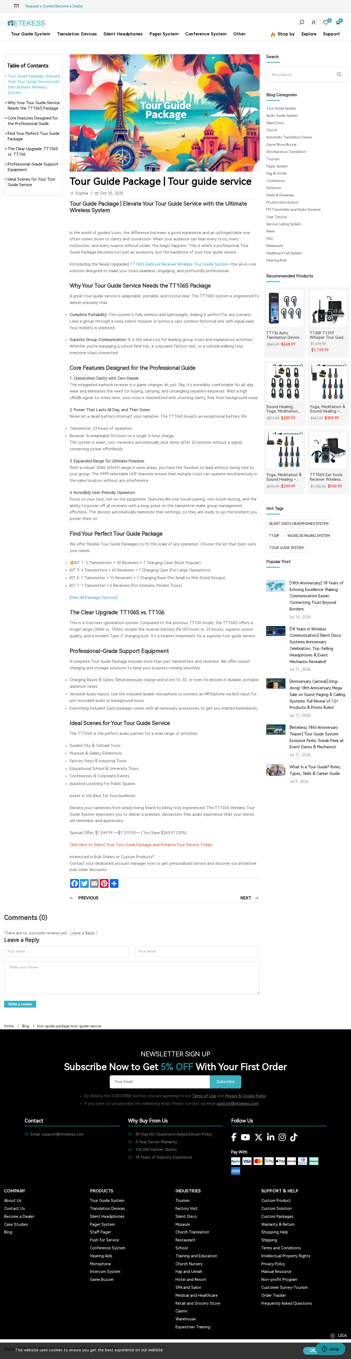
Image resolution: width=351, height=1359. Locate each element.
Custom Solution (276, 1208)
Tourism (272, 159)
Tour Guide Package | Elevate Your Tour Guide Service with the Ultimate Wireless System (34, 84)
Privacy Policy (273, 1264)
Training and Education (196, 1256)
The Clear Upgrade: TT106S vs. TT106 (33, 151)
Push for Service (104, 1240)
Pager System (164, 34)
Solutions (273, 188)
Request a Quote (39, 6)
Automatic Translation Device (289, 137)
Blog (25, 1026)
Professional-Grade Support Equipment (33, 167)
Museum (183, 1224)
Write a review (20, 1004)
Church (271, 130)
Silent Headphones (123, 34)
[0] (326, 23)
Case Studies (16, 1224)
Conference (275, 181)
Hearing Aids (276, 260)
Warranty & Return (278, 1224)
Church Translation (192, 1232)
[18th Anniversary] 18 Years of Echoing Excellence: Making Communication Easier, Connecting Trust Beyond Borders (317, 596)
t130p (274, 536)
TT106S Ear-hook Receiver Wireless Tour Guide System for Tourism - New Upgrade (327, 477)
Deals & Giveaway (280, 195)
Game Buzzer (102, 1279)
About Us (12, 1200)
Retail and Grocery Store (198, 1303)
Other (239, 34)
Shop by (286, 34)
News (270, 231)
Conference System (206, 34)
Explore (309, 34)
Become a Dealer (69, 6)
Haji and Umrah (189, 1271)
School (182, 1248)
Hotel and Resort (191, 1279)
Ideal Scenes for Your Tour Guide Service (31, 182)
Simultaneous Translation (286, 152)
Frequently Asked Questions (286, 1303)
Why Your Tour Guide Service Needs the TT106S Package (34, 105)
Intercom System (105, 1271)
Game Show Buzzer (281, 145)
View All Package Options (93, 597)
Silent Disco (275, 123)
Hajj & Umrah (276, 173)
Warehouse (186, 1319)
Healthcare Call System (284, 253)
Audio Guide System (282, 116)
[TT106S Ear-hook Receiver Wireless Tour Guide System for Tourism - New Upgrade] (328, 449)
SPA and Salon (188, 1287)
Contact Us (14, 1208)
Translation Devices (77, 34)
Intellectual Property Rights (285, 1256)
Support (331, 34)
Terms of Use (204, 1096)
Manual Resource (276, 1271)
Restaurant (274, 246)
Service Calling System (283, 224)
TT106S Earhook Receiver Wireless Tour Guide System (179, 264)
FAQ (269, 239)
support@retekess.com (238, 1103)
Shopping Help (274, 1232)
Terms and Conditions (281, 1248)
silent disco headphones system (299, 524)
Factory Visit (187, 1208)
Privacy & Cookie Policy (245, 1096)
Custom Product (276, 1200)
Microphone (100, 1264)
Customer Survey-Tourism (284, 1287)
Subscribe (225, 1081)
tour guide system (286, 548)
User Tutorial (276, 217)
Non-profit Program (279, 1279)
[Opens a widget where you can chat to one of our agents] (330, 1349)
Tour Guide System (30, 34)
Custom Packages (277, 1216)
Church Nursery (189, 1264)
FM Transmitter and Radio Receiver (293, 210)
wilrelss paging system (308, 536)
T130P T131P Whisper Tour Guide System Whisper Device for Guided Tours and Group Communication (328, 335)
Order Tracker (273, 1295)
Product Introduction (282, 202)
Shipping (269, 1240)
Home (9, 1026)
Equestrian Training (193, 1327)
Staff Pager (100, 1232)
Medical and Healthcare (197, 1295)
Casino (182, 1311)
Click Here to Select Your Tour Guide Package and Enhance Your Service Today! (141, 845)
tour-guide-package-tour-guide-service (69, 1026)
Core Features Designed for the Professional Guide (33, 121)
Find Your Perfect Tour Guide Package (34, 136)
